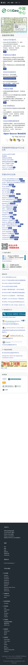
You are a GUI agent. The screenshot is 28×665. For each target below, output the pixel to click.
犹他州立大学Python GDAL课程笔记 (12, 537)
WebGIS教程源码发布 (11, 121)
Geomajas (6, 577)
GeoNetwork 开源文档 (9, 239)
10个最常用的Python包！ (10, 277)
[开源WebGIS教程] (4, 379)
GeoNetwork (7, 595)
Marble (5, 632)
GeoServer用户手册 (9, 229)
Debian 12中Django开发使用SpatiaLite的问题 (15, 301)
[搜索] (19, 2)
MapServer (6, 589)
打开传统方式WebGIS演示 (10, 85)
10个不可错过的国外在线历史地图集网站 (14, 280)
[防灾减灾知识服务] (12, 386)
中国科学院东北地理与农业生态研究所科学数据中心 (13, 331)
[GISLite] (4, 382)
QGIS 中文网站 (8, 190)
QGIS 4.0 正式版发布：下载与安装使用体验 (15, 295)
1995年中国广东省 (23, 32)
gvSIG (5, 642)
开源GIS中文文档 (8, 174)
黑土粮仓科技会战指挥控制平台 (10, 352)
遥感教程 (4, 156)
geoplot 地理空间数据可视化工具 (12, 224)
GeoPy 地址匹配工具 (9, 231)
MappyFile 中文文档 (9, 214)
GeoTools (6, 613)
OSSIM (5, 615)
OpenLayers (7, 590)
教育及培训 (6, 623)
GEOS (5, 611)
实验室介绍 (6, 553)
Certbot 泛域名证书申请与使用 (11, 283)
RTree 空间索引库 (8, 186)
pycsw (5, 597)
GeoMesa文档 (10, 237)
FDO (5, 608)
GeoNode (6, 603)
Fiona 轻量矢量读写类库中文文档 (13, 180)
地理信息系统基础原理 (9, 161)
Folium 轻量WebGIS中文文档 (10, 205)
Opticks (5, 644)
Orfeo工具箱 (8, 195)
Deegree (6, 575)
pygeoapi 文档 (8, 203)
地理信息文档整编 (7, 158)
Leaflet (16, 32)
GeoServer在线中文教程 (8, 154)
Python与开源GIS (9, 40)
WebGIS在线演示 (9, 72)
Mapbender (6, 582)
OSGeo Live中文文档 (9, 536)
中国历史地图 (8, 89)
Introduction (6, 555)
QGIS (5, 634)
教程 (5, 548)
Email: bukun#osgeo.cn (9, 563)
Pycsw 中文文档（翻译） (11, 194)
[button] (3, 19)
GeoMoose (6, 578)
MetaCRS (6, 648)
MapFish (6, 585)
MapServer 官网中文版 (9, 197)
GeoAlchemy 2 (6, 188)
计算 (16, 2)
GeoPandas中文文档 (11, 201)
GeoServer (6, 580)
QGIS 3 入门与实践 (8, 167)
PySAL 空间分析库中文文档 (11, 199)
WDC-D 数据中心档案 (8, 163)
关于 (5, 546)
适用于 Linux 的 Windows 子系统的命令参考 (15, 298)
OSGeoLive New (8, 235)
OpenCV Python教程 (7, 165)
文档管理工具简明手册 (8, 169)
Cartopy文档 (7, 212)
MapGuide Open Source (9, 587)
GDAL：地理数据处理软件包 (11, 226)
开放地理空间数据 (8, 621)
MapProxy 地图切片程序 (10, 222)
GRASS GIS (6, 631)
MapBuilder (6, 583)
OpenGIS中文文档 (8, 218)
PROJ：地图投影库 (9, 209)
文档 (8, 2)
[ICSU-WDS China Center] (15, 379)
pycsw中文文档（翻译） (9, 532)
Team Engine (7, 641)
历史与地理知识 (9, 106)
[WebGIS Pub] (14, 137)
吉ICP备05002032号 (16, 658)
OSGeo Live (7, 625)
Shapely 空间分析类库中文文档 (12, 179)
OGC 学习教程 (7, 192)
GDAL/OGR (6, 609)
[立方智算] (5, 389)
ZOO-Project (7, 639)
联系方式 (6, 551)
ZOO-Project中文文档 (9, 211)
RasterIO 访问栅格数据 (10, 233)
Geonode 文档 (7, 216)
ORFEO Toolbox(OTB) (9, 649)
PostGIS (6, 616)
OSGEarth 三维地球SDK (9, 220)
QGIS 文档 (6, 228)
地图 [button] (12, 2)
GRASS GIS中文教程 (7, 159)
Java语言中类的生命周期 (10, 286)
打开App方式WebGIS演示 (9, 78)
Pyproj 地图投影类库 (9, 207)
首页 (4, 2)
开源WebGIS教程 (9, 55)
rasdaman (6, 651)
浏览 (5, 51)
